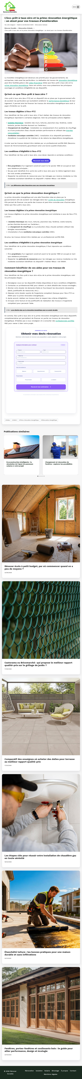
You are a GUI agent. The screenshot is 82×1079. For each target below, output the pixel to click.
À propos (64, 1071)
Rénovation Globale (41, 25)
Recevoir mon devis (41, 161)
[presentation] (21, 447)
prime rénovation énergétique (16, 85)
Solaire (47, 1071)
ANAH (14, 420)
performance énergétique (59, 101)
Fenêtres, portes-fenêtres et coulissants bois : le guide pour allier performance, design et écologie (39, 1049)
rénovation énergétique (68, 80)
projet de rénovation (56, 200)
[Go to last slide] (6, 455)
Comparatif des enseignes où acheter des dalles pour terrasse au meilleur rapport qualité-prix (40, 760)
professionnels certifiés (65, 321)
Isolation (39, 1071)
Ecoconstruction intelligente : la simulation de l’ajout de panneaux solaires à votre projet (19, 464)
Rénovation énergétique (49, 420)
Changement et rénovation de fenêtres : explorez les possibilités (58, 463)
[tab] (37, 476)
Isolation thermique (15, 123)
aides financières (35, 83)
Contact (73, 1071)
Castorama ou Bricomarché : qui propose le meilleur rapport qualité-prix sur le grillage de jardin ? (38, 664)
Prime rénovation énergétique (29, 420)
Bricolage (55, 1071)
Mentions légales (50, 1074)
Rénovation (29, 1071)
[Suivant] (75, 455)
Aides (7, 420)
